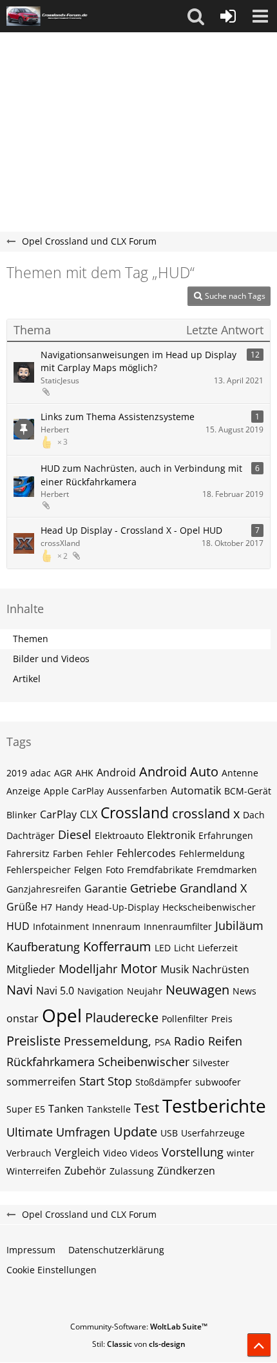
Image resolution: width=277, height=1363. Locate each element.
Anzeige (23, 791)
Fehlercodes (146, 853)
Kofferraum (117, 946)
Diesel (74, 834)
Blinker (21, 815)
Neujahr (144, 991)
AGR (63, 773)
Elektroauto (119, 835)
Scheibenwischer (143, 1061)
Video (115, 1153)
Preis (222, 1019)
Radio (189, 1041)
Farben (68, 853)
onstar (22, 1018)
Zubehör (85, 1171)
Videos (144, 1153)
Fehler (99, 853)
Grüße (21, 907)
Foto (115, 869)
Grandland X (213, 888)
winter (240, 1153)
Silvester (211, 1062)
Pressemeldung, (107, 1041)
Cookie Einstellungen (51, 1270)
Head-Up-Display (122, 907)
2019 (16, 773)
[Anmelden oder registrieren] (228, 16)
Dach (254, 815)
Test (146, 1107)
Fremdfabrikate (160, 869)
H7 (46, 907)
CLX (88, 814)
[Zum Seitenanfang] (259, 1345)
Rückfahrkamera (50, 1061)
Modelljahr (88, 968)
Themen (30, 638)
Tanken (66, 1109)
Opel (62, 1015)
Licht (184, 948)
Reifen (225, 1041)
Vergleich (77, 1153)
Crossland (134, 812)
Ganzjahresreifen (43, 889)
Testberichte (214, 1105)
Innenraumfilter (178, 926)
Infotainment (61, 926)
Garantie (105, 889)
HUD (18, 926)
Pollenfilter (185, 1019)
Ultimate (29, 1132)
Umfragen (83, 1132)
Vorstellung (193, 1152)
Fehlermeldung (212, 853)
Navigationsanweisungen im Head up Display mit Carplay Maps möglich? (138, 361)
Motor (138, 968)
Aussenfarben (137, 791)
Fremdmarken (226, 869)
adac (40, 773)
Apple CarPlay (74, 791)
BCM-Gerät (247, 791)
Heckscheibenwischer (209, 907)
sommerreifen (41, 1082)
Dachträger (30, 835)
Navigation (100, 991)
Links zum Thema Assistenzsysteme (118, 416)
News (244, 991)
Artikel (27, 678)
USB (169, 1133)
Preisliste (33, 1040)
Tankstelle (109, 1109)
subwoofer (218, 1082)
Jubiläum (239, 925)
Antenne (240, 773)
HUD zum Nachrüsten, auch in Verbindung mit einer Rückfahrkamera (141, 475)
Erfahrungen (225, 835)
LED (163, 948)
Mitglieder (30, 969)
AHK (84, 773)
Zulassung (132, 1171)
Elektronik (171, 835)
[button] (196, 16)
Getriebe (153, 888)
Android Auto (178, 771)
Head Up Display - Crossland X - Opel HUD (131, 530)
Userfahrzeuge (213, 1133)
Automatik (196, 790)
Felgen (88, 869)
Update (135, 1131)
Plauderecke (121, 1017)
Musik (174, 969)
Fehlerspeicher (38, 869)
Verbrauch (29, 1153)
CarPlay (58, 814)
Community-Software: (138, 1326)
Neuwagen (197, 989)
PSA (163, 1042)
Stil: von (139, 1343)
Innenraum (116, 926)
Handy (69, 907)
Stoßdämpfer (163, 1082)
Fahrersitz (28, 853)
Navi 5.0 (55, 991)
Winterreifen (33, 1171)
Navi (19, 989)
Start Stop (105, 1081)
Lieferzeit (218, 948)
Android (116, 772)
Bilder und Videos (51, 658)
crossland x (206, 813)
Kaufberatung (43, 946)
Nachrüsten (220, 969)
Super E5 (25, 1109)
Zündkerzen (186, 1171)
